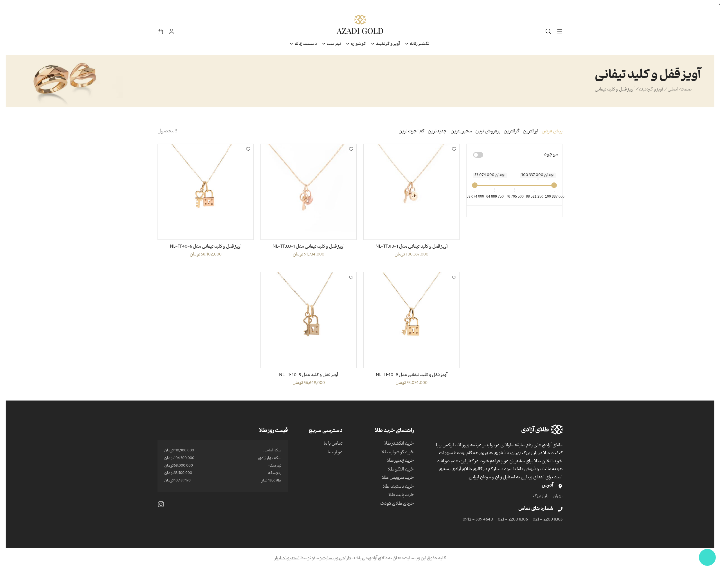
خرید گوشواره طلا (397, 452)
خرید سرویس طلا (398, 478)
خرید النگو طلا (401, 470)
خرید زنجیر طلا (400, 461)
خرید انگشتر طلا (399, 444)
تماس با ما (333, 444)
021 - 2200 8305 (547, 520)
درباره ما (335, 452)
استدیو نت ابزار (287, 559)
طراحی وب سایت (336, 559)
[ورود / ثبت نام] (171, 31)
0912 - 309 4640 (478, 520)
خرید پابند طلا (401, 495)
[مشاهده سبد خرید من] (160, 31)
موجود (551, 154)
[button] (454, 149)
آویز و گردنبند (651, 90)
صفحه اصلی (680, 90)
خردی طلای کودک (397, 504)
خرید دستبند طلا (398, 487)
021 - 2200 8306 (513, 520)
